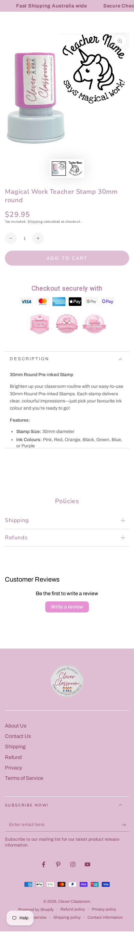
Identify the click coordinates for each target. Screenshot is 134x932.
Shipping (35, 221)
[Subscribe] (125, 825)
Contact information (105, 917)
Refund (13, 757)
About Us (15, 726)
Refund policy (72, 909)
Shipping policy (67, 917)
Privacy (13, 767)
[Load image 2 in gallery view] (75, 168)
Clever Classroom (74, 901)
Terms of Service (24, 778)
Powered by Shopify (36, 909)
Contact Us (18, 736)
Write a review (67, 607)
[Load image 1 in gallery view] (59, 168)
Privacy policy (104, 909)
